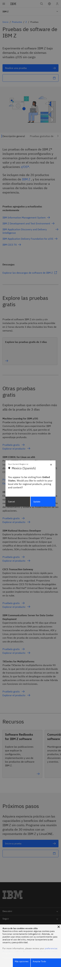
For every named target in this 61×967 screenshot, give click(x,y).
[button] (59, 927)
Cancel (11, 501)
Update (37, 501)
